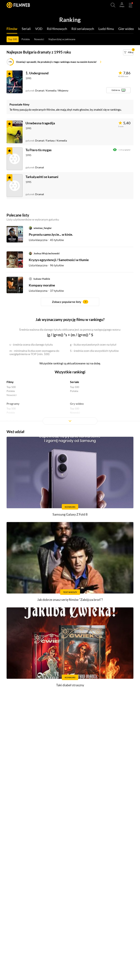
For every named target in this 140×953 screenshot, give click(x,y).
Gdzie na (116, 90)
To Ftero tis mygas (39, 150)
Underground (38, 73)
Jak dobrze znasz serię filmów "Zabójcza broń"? (70, 600)
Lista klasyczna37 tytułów (46, 290)
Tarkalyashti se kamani (42, 177)
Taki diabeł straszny (70, 685)
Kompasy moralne (42, 285)
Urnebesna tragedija (40, 123)
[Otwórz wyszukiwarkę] (113, 5)
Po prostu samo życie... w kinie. (51, 234)
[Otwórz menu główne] (130, 5)
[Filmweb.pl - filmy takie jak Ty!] (18, 5)
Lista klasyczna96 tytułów (46, 265)
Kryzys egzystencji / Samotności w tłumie (59, 260)
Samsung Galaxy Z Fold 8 (70, 514)
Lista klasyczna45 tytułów (46, 240)
